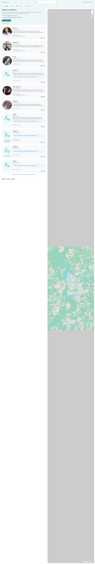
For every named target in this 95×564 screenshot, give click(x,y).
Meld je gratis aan (6, 20)
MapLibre (84, 561)
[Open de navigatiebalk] (92, 2)
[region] (71, 286)
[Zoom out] (92, 13)
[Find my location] (92, 16)
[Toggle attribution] (93, 562)
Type (5, 6)
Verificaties (19, 6)
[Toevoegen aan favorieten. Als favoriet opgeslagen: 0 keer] (44, 101)
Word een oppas (86, 2)
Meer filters (28, 6)
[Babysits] (5, 2)
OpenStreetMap (89, 561)
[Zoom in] (92, 11)
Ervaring (12, 6)
